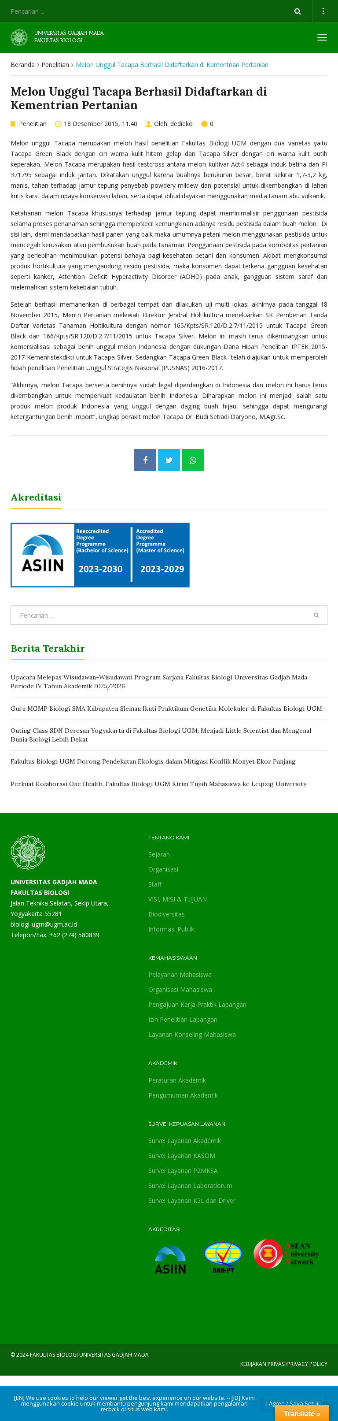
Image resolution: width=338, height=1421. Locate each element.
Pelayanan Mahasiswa (180, 974)
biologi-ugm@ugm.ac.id (44, 924)
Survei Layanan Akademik (184, 1140)
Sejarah (159, 854)
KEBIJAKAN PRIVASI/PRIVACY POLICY (283, 1364)
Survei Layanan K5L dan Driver (191, 1200)
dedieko (181, 123)
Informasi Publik (171, 929)
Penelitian (55, 64)
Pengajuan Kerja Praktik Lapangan (197, 1004)
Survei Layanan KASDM (181, 1155)
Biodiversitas (166, 914)
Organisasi (163, 869)
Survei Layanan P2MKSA (183, 1170)
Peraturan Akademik (177, 1080)
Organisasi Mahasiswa (180, 989)
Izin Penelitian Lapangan (182, 1019)
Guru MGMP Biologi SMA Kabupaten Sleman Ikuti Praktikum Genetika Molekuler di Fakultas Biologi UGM (166, 708)
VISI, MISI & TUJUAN (177, 899)
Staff (155, 884)
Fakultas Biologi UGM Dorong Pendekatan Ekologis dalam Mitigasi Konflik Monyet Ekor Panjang (153, 761)
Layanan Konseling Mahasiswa (192, 1034)
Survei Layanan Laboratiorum (190, 1185)
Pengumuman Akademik (183, 1095)
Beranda (23, 64)
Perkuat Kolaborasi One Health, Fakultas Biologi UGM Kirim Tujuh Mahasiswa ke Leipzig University (158, 784)
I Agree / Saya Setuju (294, 1403)
